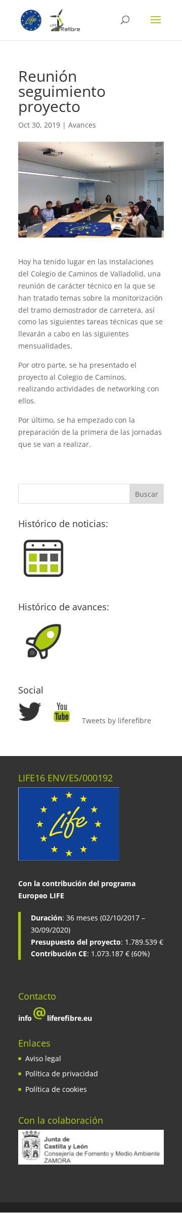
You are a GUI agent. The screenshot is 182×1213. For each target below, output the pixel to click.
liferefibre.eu (69, 1018)
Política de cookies (56, 1089)
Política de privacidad (61, 1073)
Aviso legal (43, 1058)
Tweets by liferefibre (116, 720)
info (25, 1018)
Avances (82, 125)
